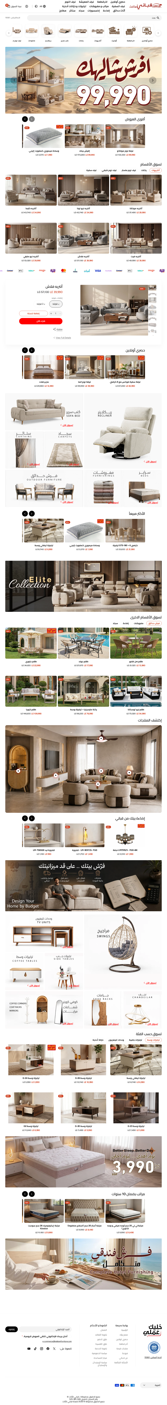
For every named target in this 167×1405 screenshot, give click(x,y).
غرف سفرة (91, 170)
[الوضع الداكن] (36, 6)
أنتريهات (156, 170)
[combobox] (91, 18)
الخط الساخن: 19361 (153, 1357)
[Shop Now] (83, 1161)
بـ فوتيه (54, 305)
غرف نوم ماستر (129, 170)
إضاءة (126, 623)
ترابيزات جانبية (135, 1040)
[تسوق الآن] (83, 586)
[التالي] (9, 33)
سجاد (115, 623)
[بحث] (159, 18)
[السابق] (158, 33)
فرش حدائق (154, 623)
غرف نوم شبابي (109, 170)
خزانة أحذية (98, 1040)
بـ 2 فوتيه (40, 305)
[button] (43, 6)
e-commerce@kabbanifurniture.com (57, 1341)
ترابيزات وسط (153, 1040)
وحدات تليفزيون (116, 1040)
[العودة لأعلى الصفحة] (164, 1402)
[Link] (123, 431)
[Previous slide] (152, 80)
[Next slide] (14, 80)
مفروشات (138, 623)
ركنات (144, 170)
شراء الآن (40, 321)
